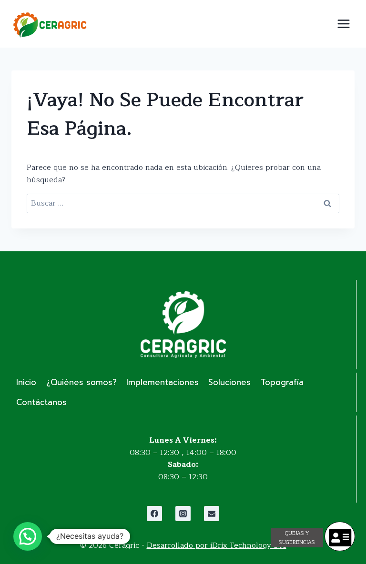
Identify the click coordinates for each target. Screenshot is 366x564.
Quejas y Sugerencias (297, 538)
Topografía (282, 382)
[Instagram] (183, 513)
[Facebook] (154, 513)
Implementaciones (162, 382)
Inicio (26, 382)
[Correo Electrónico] (211, 513)
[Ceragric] (49, 25)
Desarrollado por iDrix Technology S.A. (216, 545)
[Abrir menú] (343, 23)
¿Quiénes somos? (81, 382)
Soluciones (229, 382)
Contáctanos (41, 402)
